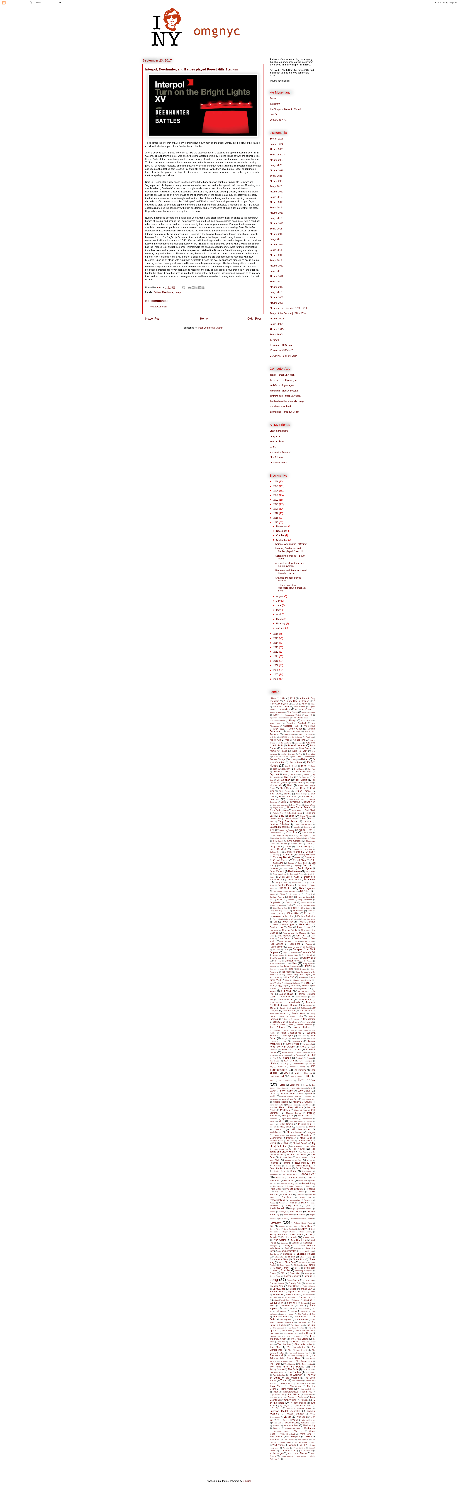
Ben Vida (311, 769)
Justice (303, 1038)
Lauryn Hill (281, 1067)
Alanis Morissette (308, 712)
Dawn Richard (277, 871)
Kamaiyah (297, 1041)
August (280, 596)
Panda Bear (307, 1174)
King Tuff (311, 1055)
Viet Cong (302, 1417)
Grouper (289, 960)
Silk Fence (303, 1262)
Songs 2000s (276, 324)
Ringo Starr (306, 1226)
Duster (272, 905)
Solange (308, 1276)
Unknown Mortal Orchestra (285, 1411)
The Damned (278, 1328)
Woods (292, 1445)
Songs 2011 (276, 281)
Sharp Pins (298, 1259)
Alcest (276, 715)
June (279, 605)
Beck (303, 765)
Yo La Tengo (276, 1453)
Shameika (279, 1257)
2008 (276, 670)
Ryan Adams (279, 1240)
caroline (307, 821)
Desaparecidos (281, 883)
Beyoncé (274, 774)
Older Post (254, 318)
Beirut (313, 766)
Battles (157, 292)
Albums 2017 (276, 212)
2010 (276, 661)
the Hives (307, 1333)
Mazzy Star (287, 1115)
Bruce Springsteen (279, 810)
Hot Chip (304, 974)
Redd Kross (288, 1215)
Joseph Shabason (305, 1025)
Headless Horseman (289, 966)
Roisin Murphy (305, 1232)
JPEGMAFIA (275, 1030)
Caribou (302, 818)
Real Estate (296, 1211)
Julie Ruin (302, 1036)
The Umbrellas (279, 1375)
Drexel (291, 900)
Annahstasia (288, 734)
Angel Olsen (295, 728)
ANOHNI (273, 737)
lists (271, 1080)
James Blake (286, 994)
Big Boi (294, 774)
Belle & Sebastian (281, 769)
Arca (287, 740)
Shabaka (287, 1254)
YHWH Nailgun (307, 1451)
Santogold (288, 1245)
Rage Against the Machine (301, 1209)
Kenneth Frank (277, 441)
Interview (305, 986)
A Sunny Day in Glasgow (297, 701)
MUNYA (284, 1143)
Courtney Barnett (282, 857)
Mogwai (311, 1132)
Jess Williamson (278, 1013)
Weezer (277, 1428)
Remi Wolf (283, 1219)
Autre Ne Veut (299, 751)
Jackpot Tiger (303, 991)
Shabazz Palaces (306, 1253)
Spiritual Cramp (309, 1286)
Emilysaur (275, 436)
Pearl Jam (302, 1181)
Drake (280, 899)
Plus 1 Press (276, 457)
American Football (296, 723)
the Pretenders (285, 1361)
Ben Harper (299, 769)
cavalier (297, 827)
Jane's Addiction (285, 999)
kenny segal (287, 1052)
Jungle (285, 1038)
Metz (281, 1121)
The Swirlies (310, 1372)
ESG (281, 913)
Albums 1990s (277, 329)
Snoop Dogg (275, 1276)
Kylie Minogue (305, 1061)
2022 (276, 499)
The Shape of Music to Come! (285, 109)
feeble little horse (308, 919)
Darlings (274, 868)
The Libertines (284, 1344)
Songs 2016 (276, 228)
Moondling (306, 1135)
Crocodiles (310, 857)
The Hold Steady (277, 1336)
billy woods (276, 785)
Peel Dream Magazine (289, 1183)
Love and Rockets (297, 1088)
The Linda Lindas (303, 1344)
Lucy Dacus (304, 1090)
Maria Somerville (276, 1105)
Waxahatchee (291, 1425)
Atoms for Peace (278, 751)
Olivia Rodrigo (303, 1165)
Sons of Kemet (277, 1283)
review (275, 1222)
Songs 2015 (276, 239)
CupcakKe (278, 863)
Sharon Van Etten (279, 1259)
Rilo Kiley (293, 1226)
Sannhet (307, 1242)
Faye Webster (292, 919)
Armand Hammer (296, 745)
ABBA (304, 704)
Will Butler (289, 1440)
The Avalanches (281, 1316)
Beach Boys (296, 762)
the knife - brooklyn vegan (283, 380)
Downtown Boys (303, 897)
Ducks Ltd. (291, 902)
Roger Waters (288, 1232)
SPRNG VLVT (307, 1289)
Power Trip (305, 1197)
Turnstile (304, 1400)
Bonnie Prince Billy (295, 799)
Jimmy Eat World (286, 1016)
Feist (275, 922)
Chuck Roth (296, 844)
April (279, 614)
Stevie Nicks (308, 1295)
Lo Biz (273, 446)
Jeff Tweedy (306, 1010)
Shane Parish (306, 1257)
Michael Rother (296, 1121)
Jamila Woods (301, 997)
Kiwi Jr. (275, 1058)
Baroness (309, 757)
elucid (294, 908)
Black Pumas (284, 791)
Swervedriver (286, 1305)
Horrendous (292, 975)
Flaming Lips (276, 927)
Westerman (309, 1428)
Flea (290, 927)
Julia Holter (303, 1030)
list (308, 1075)
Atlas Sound (305, 748)
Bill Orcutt (301, 780)
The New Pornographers (297, 1356)
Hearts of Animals (277, 969)
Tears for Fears (302, 1309)
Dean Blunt (310, 871)
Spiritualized (279, 1289)
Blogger (247, 1481)
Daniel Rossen (284, 866)
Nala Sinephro (297, 1146)
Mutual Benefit (300, 1143)
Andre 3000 (309, 726)
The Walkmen (295, 1375)
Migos (309, 1121)
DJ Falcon (305, 891)
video (287, 1416)
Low (310, 1088)
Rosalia (273, 1237)
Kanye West (292, 1043)
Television (281, 1311)
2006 (276, 679)
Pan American (289, 1174)
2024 (276, 490)
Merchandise (307, 1119)
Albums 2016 (276, 223)
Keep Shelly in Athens (282, 1046)
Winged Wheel (301, 1442)
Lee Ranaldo (300, 1070)
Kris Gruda (274, 1061)
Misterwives (300, 1127)
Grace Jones (278, 955)
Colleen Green (276, 852)
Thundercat (295, 1386)
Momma (293, 1135)
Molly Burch (280, 1135)
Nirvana (288, 1160)
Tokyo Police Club (277, 1395)
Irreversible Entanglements (295, 988)
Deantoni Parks (296, 874)
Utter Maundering (278, 462)
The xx (284, 1380)
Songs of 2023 (277, 154)
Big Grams (304, 774)
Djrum (282, 894)
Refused (301, 1214)
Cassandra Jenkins (280, 827)
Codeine (295, 849)
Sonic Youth (308, 1280)
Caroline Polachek (279, 824)
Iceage (307, 983)
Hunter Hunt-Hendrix (302, 980)
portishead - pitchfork (280, 406)
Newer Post (152, 318)
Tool (282, 1397)
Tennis (293, 1311)
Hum (287, 980)
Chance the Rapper (285, 830)
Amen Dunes (275, 723)
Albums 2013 (276, 255)
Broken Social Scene (298, 807)
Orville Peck (279, 1171)
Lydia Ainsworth (287, 1093)
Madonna (309, 1096)
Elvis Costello (306, 908)
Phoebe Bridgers (294, 1189)
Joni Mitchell (308, 1022)
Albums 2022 (276, 160)
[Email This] (189, 287)
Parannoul (280, 1178)
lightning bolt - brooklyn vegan (285, 396)
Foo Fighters (284, 935)
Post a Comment (158, 306)
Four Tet (300, 935)
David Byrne (304, 868)
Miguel (272, 1124)
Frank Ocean (283, 938)
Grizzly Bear (308, 957)
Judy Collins (289, 1030)
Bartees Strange (277, 759)
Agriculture (284, 709)
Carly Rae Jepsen (288, 821)
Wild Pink (274, 1439)
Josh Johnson (277, 1027)
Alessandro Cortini (293, 715)
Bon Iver (274, 799)
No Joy (310, 1160)
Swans (304, 1303)
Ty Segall (284, 1405)
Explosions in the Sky (281, 916)
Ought (293, 1171)
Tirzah (275, 1392)
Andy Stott (279, 728)
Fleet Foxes (303, 927)
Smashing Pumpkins (303, 1271)
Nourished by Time (305, 1162)
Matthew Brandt (293, 1113)
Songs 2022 (276, 165)
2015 (276, 638)
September (282, 540)
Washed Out (291, 1422)
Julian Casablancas (291, 1033)
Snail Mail (295, 1273)
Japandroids (293, 1002)
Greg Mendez (275, 958)
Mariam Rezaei (292, 1105)
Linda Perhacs (296, 1076)
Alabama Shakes (277, 712)
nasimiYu (310, 1146)
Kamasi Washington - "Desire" (291, 544)
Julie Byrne (287, 1035)
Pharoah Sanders (294, 1186)
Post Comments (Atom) (210, 327)
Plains (301, 1192)
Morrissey (291, 1138)
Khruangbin (283, 1055)
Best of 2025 (276, 138)
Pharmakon (278, 1186)
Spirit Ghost (293, 1286)
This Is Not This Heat (304, 1383)
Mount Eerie (306, 1138)
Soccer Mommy (291, 1276)
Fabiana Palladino (306, 916)
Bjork (290, 785)
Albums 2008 (276, 303)
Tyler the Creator (303, 1405)
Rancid (272, 1212)
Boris (283, 802)
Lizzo (282, 1085)
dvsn (281, 905)
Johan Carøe (309, 1019)
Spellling (309, 1283)
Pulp (303, 1202)
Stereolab (277, 1294)
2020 (276, 508)
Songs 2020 (276, 186)
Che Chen (307, 833)
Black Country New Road (293, 788)
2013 (276, 647)
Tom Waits (308, 1395)
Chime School (296, 838)
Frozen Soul (307, 941)
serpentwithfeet (306, 1251)
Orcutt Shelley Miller (305, 1168)
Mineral (273, 1127)
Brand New (309, 802)
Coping (276, 855)
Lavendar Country (298, 1067)
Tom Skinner (294, 1394)
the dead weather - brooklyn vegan (287, 401)
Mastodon (285, 1110)
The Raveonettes (305, 1364)
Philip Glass (275, 1189)
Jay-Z (273, 1008)
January (280, 628)
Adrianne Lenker (281, 706)
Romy (309, 1234)
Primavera (308, 1200)
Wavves (276, 1426)
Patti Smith (275, 1180)
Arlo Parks (278, 745)
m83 (309, 1093)
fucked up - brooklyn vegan (284, 390)
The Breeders (301, 1319)
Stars (313, 1292)
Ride (272, 1226)
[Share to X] (196, 287)
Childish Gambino (279, 838)
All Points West (301, 718)
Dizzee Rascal (291, 891)
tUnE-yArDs (290, 1400)
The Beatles (300, 1316)
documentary (295, 894)
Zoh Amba (301, 1456)
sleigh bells (309, 1268)
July (278, 600)
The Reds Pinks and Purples (287, 1366)
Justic (294, 1038)
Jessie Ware (298, 1013)
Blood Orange (301, 794)
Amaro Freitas (306, 720)
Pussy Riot (292, 1205)
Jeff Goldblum (303, 1008)
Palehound (306, 1171)
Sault (286, 1248)
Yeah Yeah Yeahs (288, 1450)
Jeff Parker (289, 1010)
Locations (294, 1085)
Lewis (287, 1073)
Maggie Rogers (280, 1102)
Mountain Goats (276, 1141)
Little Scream (285, 1080)
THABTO (304, 1311)
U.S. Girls (275, 1408)
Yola (289, 1453)
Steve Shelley (292, 1294)
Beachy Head (291, 766)
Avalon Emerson (288, 754)
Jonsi (291, 1025)
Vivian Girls (276, 1423)
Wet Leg (298, 1431)
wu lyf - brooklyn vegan (282, 385)
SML (283, 1273)
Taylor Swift (287, 1309)
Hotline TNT (288, 977)
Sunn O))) (292, 1303)
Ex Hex (308, 913)
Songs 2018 (276, 207)
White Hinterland (288, 1434)
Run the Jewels (289, 1237)
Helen (290, 969)
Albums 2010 (276, 287)
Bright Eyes (278, 808)
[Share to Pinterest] (203, 287)
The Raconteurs (304, 1361)
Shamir (291, 1257)
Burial (291, 815)
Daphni (297, 866)
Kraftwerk (299, 1058)
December (282, 526)
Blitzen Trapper (303, 791)
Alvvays (292, 720)
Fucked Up (294, 944)
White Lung (305, 1434)
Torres (291, 1397)
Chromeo (283, 844)
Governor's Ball (307, 952)
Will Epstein (303, 1440)
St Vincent (302, 1292)
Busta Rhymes (306, 816)
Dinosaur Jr (284, 888)
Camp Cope (290, 819)
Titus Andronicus (290, 1392)
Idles (272, 985)
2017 (276, 522)
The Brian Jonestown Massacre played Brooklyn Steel (290, 588)
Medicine (273, 1119)
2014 (276, 643)
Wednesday (309, 1425)
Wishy (313, 1442)
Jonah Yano (294, 1022)
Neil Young (298, 1148)
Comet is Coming (293, 852)
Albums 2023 (276, 149)
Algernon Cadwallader (279, 718)
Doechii (309, 894)
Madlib (273, 1096)
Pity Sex (279, 1192)
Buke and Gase (294, 813)
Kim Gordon (297, 1055)
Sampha (284, 1243)
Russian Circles (309, 1237)
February (281, 623)
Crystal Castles (280, 860)
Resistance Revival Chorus (302, 1219)
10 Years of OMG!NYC (281, 350)
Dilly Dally (302, 885)
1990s (273, 698)
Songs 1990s (276, 334)
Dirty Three (277, 891)
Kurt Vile (289, 1060)
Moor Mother (276, 1138)
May (278, 610)
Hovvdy (302, 977)
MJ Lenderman (301, 1129)
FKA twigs (304, 924)
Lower (273, 1091)
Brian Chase (296, 805)
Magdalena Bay (289, 1099)
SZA (301, 1305)
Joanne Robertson (291, 1019)
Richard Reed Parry (303, 1223)
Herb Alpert (301, 969)
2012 (276, 651)
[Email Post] (183, 287)
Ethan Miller (293, 913)
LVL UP (273, 1094)
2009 (276, 665)
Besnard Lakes (282, 771)
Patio (309, 1177)
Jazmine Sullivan (287, 1008)
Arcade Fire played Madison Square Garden (289, 564)
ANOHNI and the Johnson (291, 737)
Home (204, 318)
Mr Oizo (290, 1141)
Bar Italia (296, 756)
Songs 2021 (276, 175)
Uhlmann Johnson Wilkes (299, 1408)
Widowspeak (293, 1436)
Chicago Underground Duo (303, 835)
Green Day (293, 955)
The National (276, 1355)
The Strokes (294, 1372)
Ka (285, 1041)
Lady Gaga (284, 1063)
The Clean (302, 1322)
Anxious (309, 737)
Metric (272, 1121)
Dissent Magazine (279, 430)
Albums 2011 (276, 276)
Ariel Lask (298, 743)
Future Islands (277, 947)
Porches (300, 1195)
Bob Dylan (306, 796)
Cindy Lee (275, 846)
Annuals (309, 734)
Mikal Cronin (286, 1124)
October (280, 535)
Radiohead (277, 1208)
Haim (294, 963)
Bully (281, 815)
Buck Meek (310, 810)
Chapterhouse (275, 833)
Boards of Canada (288, 796)
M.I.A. (301, 1094)
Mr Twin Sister (305, 1140)
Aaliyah (295, 704)
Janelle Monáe (304, 999)
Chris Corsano (294, 841)
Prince (272, 1203)
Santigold (273, 1246)
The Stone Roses (277, 1372)
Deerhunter (167, 292)
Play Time (287, 1194)
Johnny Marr (279, 1022)
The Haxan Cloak (290, 1333)
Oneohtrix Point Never (280, 1168)
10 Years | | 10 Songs (281, 345)
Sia (280, 1262)
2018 (276, 518)
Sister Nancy (285, 1265)
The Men (275, 1347)
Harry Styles (308, 964)
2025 (276, 486)
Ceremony (308, 827)
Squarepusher (277, 1291)
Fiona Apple (288, 924)
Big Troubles (304, 777)
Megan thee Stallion (289, 1119)
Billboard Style (296, 783)
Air (296, 709)
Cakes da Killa (276, 819)
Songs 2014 (276, 250)
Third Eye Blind (286, 1383)
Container (310, 852)
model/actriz (275, 1132)
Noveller (277, 1166)
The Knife (293, 1341)
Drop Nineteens (305, 900)
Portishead (287, 1197)
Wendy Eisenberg (292, 1428)
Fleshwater (274, 930)
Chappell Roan (304, 830)
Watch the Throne (308, 1423)
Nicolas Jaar (285, 1157)
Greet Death (307, 955)
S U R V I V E (298, 1240)
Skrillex (297, 1265)
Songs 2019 (276, 197)
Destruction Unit (299, 883)
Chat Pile (291, 832)
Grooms (277, 961)
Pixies (291, 1192)
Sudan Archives (288, 1297)
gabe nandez (293, 947)
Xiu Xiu (286, 1448)
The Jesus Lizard (299, 1339)
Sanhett (295, 1243)
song (274, 1279)
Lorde (305, 1085)
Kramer (310, 1058)
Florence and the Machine (294, 933)
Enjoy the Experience (279, 911)
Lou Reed (282, 1088)
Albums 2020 (276, 181)
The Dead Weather (296, 1328)
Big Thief (289, 777)
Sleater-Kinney (281, 1267)
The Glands (287, 1331)
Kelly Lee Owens (291, 1049)
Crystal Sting (299, 860)
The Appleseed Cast (306, 1314)
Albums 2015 (276, 234)
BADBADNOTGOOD (280, 757)
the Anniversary (287, 1314)
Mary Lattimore (295, 1107)
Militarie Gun (304, 1124)
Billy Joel (309, 783)
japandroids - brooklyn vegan (284, 411)
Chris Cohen (310, 838)
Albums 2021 (276, 170)
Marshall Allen (277, 1107)
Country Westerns (306, 854)
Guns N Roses (276, 964)
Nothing (286, 1162)
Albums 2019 (276, 191)
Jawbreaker (307, 1005)
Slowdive (285, 1270)
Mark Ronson (307, 1105)
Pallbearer (274, 1174)
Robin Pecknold (290, 1229)
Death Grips (293, 879)
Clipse (288, 846)
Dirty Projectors (307, 888)
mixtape (279, 1129)
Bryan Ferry (296, 810)
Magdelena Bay (308, 1099)
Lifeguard (308, 1073)
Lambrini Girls (298, 1063)
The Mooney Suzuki (297, 1350)
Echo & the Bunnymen (305, 905)
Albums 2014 (276, 244)
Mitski (312, 1126)
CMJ (271, 849)
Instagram (275, 103)
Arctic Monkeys (285, 743)
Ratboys (282, 1212)
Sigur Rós (290, 1262)
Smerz (273, 1273)
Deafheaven (294, 871)
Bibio (285, 774)
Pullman (293, 1202)
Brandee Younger (280, 805)
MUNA (273, 1143)
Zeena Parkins (287, 1456)
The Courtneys (297, 1325)
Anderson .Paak (291, 726)
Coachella (282, 849)
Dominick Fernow (277, 897)
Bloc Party (275, 793)
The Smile (293, 1369)
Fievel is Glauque (306, 922)
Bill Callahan (283, 780)
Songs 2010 (276, 292)
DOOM (290, 897)
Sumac (296, 1300)
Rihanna (282, 1226)
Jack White (286, 991)
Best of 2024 (276, 144)
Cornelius (288, 854)
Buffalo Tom (278, 813)
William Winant (286, 1442)
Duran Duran (306, 903)
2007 (276, 674)
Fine (275, 924)
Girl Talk (276, 950)
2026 (276, 481)
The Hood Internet (294, 1336)
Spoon (293, 1289)
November (282, 531)
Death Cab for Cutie (289, 877)
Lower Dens (286, 1090)
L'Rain (273, 1063)
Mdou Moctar (305, 1115)
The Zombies (297, 1381)
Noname (274, 1163)
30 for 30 (274, 340)
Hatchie (273, 966)
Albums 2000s (277, 318)
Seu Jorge (274, 1254)
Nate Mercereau (281, 1149)
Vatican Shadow (295, 1414)
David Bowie (288, 869)
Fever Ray (287, 921)
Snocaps (308, 1273)
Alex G (308, 715)
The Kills (281, 1342)
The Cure (311, 1325)
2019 (276, 513)
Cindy (309, 843)
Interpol (178, 292)
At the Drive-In (287, 748)
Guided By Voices (305, 961)
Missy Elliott (285, 1126)
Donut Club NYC (278, 119)
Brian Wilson (310, 805)
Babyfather (310, 754)
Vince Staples (283, 1420)
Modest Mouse (294, 1132)
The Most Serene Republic (300, 1353)
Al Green (306, 709)
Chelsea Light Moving (279, 835)
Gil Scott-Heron (309, 947)
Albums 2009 (276, 297)
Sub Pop (273, 1297)
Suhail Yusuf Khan (282, 1300)
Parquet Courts (295, 1177)
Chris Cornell (278, 841)
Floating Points (289, 930)
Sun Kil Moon (276, 1303)
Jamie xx (285, 996)
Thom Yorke (276, 1386)
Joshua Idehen (301, 1027)
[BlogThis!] (193, 287)
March (279, 619)
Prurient (282, 1203)
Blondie (287, 793)
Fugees (309, 944)
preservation (295, 1200)
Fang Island (278, 919)
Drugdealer (275, 902)
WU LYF (304, 1445)
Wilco (309, 1436)
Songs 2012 (276, 271)
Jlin (301, 1016)
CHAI (272, 830)
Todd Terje (307, 1392)
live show (306, 1080)
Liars (297, 1073)
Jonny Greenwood (277, 1025)
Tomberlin (273, 1397)
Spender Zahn (277, 1286)
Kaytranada (308, 1044)
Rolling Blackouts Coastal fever (285, 1234)
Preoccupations (277, 1200)
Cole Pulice (307, 849)
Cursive (291, 863)
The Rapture (289, 1364)
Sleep (297, 1268)
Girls (286, 949)
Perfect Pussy (308, 1183)
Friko (297, 941)
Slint (275, 1271)
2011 (276, 656)
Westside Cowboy (281, 1431)
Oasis (288, 1166)
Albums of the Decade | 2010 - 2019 (288, 308)
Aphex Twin (275, 740)
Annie (299, 734)
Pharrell (309, 1186)
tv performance (298, 1403)
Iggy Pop (282, 985)
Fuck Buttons (276, 944)
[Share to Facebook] (199, 287)
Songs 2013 (276, 260)
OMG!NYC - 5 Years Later (283, 355)
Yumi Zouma (301, 1453)
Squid (291, 1291)
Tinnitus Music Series (306, 1389)
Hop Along (286, 972)
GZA (287, 964)
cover (298, 857)
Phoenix (311, 1189)
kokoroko (286, 1057)
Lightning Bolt (277, 1076)
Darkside (307, 865)
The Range (275, 1364)
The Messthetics (296, 1347)
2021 (276, 504)
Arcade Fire (299, 739)
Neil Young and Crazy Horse (292, 1150)
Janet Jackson (276, 1002)
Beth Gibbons (303, 771)
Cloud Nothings (304, 846)
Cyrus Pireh (303, 863)
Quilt (308, 1205)
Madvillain (274, 1099)
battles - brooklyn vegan (282, 374)
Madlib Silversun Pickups (290, 1096)
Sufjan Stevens (307, 1297)
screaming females (286, 1251)
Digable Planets (286, 885)
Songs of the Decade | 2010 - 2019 (288, 313)
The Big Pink (285, 1320)
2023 (276, 495)
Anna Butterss (293, 732)
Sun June (307, 1300)
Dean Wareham (279, 874)
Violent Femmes (308, 1420)
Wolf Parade (278, 1445)
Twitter (273, 98)
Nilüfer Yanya (301, 1157)
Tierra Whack (286, 1389)
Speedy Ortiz (295, 1283)
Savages (297, 1248)
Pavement (289, 1180)
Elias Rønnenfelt (280, 908)
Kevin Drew (302, 1052)
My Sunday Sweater (280, 452)
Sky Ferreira (309, 1265)
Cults (312, 860)
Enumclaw (298, 910)
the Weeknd (292, 1378)
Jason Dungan (290, 1005)
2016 (276, 633)
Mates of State (300, 1110)
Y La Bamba (299, 1448)
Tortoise (302, 1397)
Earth (289, 905)
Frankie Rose (300, 938)
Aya (300, 754)
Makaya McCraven (302, 1102)
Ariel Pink (311, 742)
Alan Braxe (292, 712)
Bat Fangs (293, 759)
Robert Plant (275, 1229)
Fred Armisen (285, 941)
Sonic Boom (293, 1280)
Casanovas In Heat (303, 824)
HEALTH (308, 966)
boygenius (295, 802)
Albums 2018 (276, 202)
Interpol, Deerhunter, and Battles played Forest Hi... (290, 550)
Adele (313, 704)
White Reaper (276, 1436)
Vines (295, 1420)
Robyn (303, 1229)
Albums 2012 (276, 265)
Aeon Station (299, 707)
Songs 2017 (276, 218)
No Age (298, 1160)
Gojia (285, 952)
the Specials (308, 1369)
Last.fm (273, 114)
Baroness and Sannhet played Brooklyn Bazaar (290, 572)
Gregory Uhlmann (291, 958)
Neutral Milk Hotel (296, 1154)
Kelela (303, 1047)
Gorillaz (294, 952)
